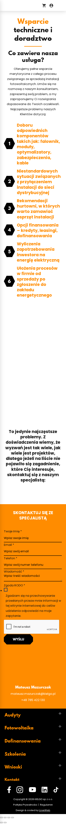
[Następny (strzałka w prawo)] (5, 822)
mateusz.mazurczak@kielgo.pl (33, 694)
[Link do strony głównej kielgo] (19, 5)
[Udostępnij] (5, 817)
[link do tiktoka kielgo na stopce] (56, 790)
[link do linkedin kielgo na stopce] (44, 790)
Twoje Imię (13, 531)
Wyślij (18, 639)
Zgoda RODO (14, 585)
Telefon (10, 558)
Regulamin (46, 804)
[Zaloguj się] (51, 5)
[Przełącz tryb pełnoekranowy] (8, 817)
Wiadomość (14, 571)
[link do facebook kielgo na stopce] (9, 790)
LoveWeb (44, 810)
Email (9, 545)
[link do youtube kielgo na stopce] (32, 790)
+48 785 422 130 (33, 700)
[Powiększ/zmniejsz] (12, 817)
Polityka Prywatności (25, 804)
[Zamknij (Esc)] (1, 817)
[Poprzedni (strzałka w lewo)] (1, 822)
